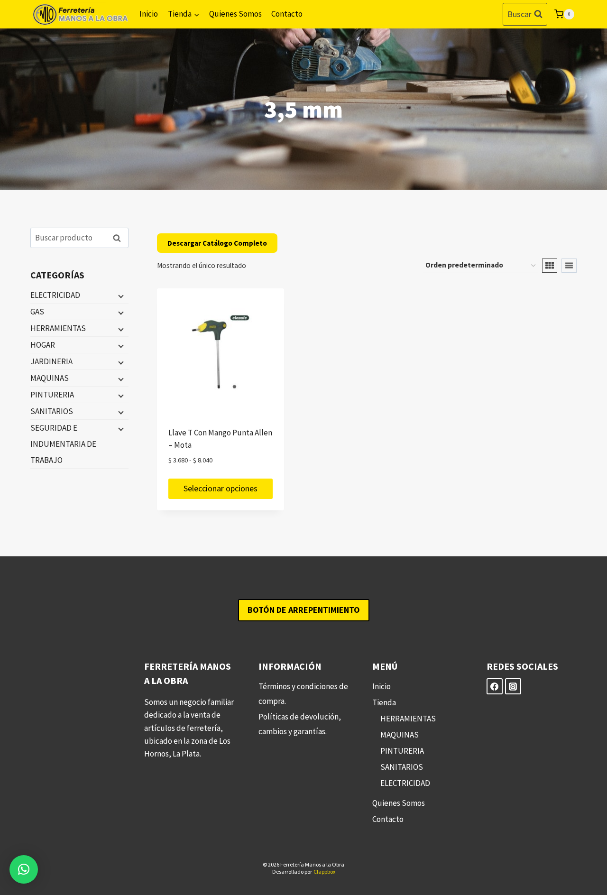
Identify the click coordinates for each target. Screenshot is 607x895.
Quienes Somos (235, 14)
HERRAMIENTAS (58, 328)
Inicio (148, 14)
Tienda (384, 702)
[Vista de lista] (569, 265)
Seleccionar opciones (221, 488)
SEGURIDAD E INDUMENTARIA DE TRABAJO (63, 444)
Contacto (287, 14)
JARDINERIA (51, 361)
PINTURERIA (52, 394)
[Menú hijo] (120, 295)
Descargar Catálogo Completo (217, 243)
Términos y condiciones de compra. (303, 693)
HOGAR (42, 345)
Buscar (119, 237)
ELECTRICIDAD (55, 295)
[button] (23, 869)
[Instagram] (513, 686)
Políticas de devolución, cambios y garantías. (299, 724)
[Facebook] (495, 686)
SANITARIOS (51, 411)
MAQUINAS (49, 378)
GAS (37, 311)
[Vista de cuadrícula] (549, 265)
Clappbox (324, 871)
